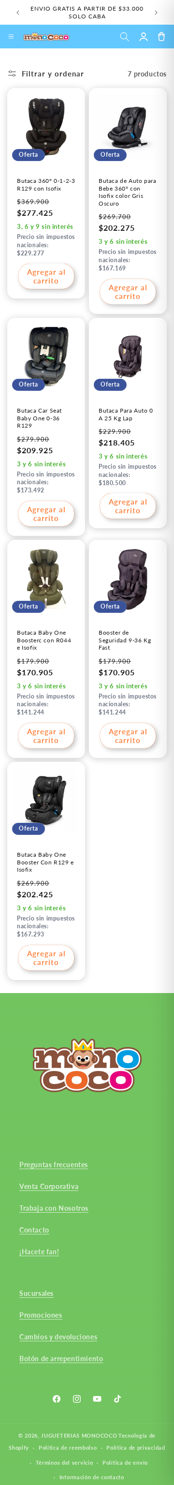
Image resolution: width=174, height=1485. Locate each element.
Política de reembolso (68, 1447)
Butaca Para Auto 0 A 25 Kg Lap (126, 414)
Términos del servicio (64, 1462)
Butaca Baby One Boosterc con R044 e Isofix (44, 640)
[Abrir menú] (11, 36)
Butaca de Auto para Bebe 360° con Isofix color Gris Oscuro (127, 192)
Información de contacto (91, 1477)
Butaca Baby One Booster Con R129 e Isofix (45, 862)
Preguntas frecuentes (53, 1164)
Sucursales (36, 1293)
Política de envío (125, 1462)
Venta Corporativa (48, 1186)
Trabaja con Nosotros (53, 1208)
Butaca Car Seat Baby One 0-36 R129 (39, 418)
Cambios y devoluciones (58, 1337)
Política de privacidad (135, 1447)
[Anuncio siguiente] (156, 12)
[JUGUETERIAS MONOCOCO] (46, 37)
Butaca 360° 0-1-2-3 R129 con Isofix (46, 184)
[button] (124, 36)
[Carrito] (161, 37)
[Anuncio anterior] (18, 12)
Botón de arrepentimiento (61, 1358)
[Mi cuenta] (143, 37)
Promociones (40, 1315)
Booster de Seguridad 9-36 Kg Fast (125, 640)
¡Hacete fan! (39, 1251)
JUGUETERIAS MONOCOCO (79, 1435)
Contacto (34, 1230)
